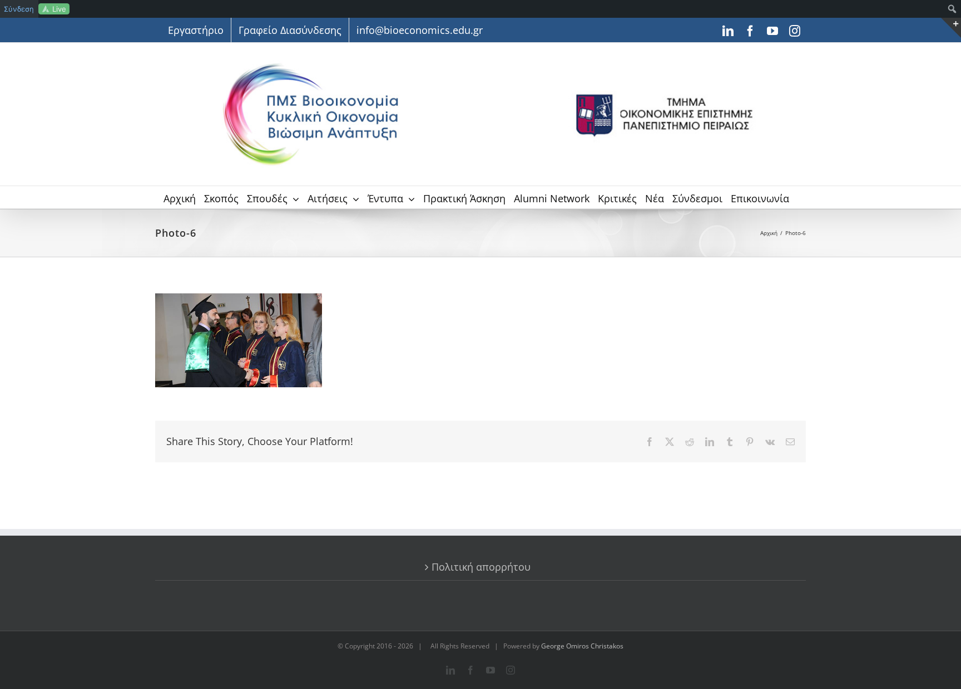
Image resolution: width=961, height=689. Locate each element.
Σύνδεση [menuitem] (19, 8)
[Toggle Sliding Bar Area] (951, 28)
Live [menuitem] (59, 8)
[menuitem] (952, 9)
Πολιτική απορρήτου (481, 566)
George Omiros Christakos (582, 646)
